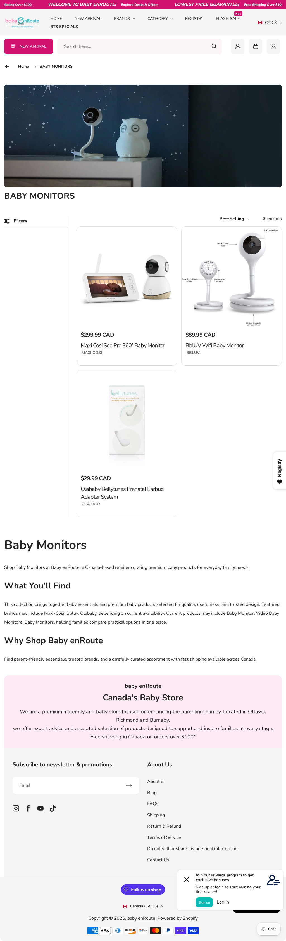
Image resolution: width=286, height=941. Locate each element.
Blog (152, 793)
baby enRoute (141, 918)
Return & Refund (164, 826)
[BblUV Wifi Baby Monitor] (231, 276)
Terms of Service (164, 837)
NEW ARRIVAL (88, 18)
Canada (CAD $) (144, 906)
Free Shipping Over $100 (253, 5)
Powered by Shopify (178, 918)
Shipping (156, 815)
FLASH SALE (228, 18)
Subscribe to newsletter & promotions (62, 764)
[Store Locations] (273, 46)
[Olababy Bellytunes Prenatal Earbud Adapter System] (127, 420)
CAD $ (267, 24)
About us (156, 781)
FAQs (152, 804)
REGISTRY (194, 18)
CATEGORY (157, 18)
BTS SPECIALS (64, 26)
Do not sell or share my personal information (192, 849)
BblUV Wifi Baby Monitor (214, 345)
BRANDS (122, 18)
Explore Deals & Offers (129, 5)
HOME (56, 18)
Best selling (232, 219)
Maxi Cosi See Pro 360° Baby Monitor (123, 345)
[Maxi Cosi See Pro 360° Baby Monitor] (127, 276)
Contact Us (158, 860)
